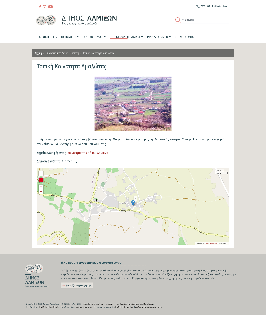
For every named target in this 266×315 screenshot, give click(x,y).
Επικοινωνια (184, 37)
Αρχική (38, 53)
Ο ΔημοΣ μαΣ (93, 37)
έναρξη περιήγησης (79, 285)
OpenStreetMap (211, 243)
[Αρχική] (76, 20)
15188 (202, 6)
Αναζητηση (178, 20)
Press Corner (157, 37)
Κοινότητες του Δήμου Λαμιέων (87, 153)
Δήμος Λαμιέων (84, 306)
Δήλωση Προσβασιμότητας (148, 306)
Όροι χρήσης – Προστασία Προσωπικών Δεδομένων (127, 303)
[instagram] (44, 6)
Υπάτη (75, 53)
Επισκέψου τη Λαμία (57, 53)
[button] (133, 104)
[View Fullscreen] (41, 173)
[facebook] (40, 6)
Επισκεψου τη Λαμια (125, 37)
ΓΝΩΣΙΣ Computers (124, 306)
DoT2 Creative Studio (49, 306)
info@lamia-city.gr (219, 6)
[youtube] (50, 6)
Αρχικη (44, 37)
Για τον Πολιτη (64, 37)
